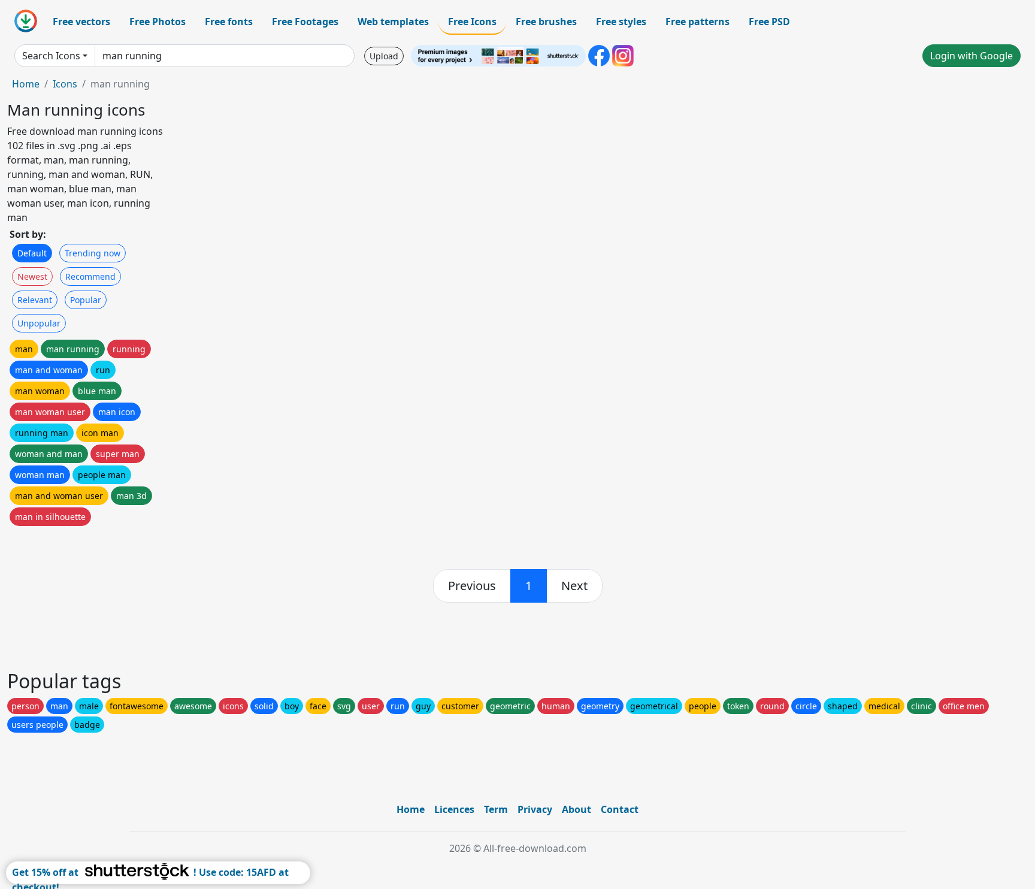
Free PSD (769, 21)
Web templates (393, 21)
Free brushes (546, 21)
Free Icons (472, 21)
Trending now (92, 253)
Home (26, 83)
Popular (85, 300)
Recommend (90, 276)
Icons (65, 83)
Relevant (34, 300)
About (576, 809)
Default (32, 253)
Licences (454, 809)
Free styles (621, 21)
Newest (32, 276)
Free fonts (229, 21)
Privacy (535, 809)
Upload (384, 56)
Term (496, 809)
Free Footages (305, 21)
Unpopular (38, 323)
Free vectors (81, 21)
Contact (619, 809)
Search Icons (51, 55)
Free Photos (157, 21)
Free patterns (697, 21)
